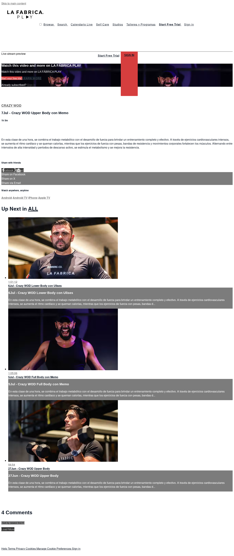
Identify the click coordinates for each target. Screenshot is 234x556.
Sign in (189, 24)
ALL (33, 208)
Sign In (129, 55)
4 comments (8, 128)
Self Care (102, 24)
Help (4, 549)
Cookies (31, 549)
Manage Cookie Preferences (54, 549)
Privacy (21, 549)
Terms (12, 549)
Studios (118, 24)
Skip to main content (13, 3)
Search (62, 24)
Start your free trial (11, 78)
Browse (49, 24)
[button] (40, 24)
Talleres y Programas (141, 24)
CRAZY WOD (11, 105)
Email (20, 170)
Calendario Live (82, 24)
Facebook (7, 170)
